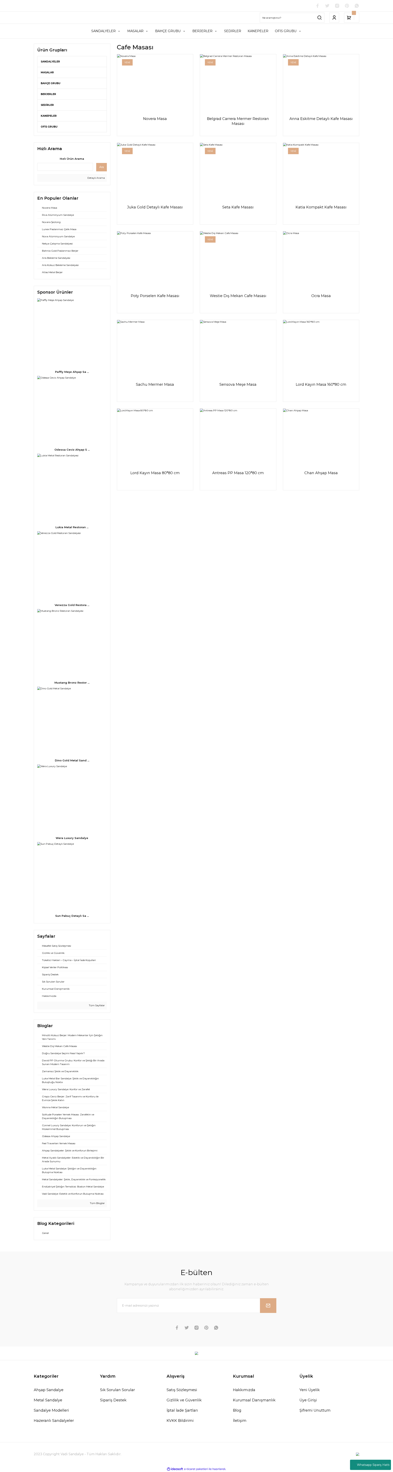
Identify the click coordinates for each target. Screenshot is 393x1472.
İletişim (239, 1420)
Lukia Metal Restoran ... (71, 527)
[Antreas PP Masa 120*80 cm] (238, 437)
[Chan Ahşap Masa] (321, 437)
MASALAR (47, 72)
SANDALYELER (50, 61)
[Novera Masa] (155, 82)
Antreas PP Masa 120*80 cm (238, 473)
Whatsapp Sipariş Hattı (373, 1465)
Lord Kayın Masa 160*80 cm (321, 384)
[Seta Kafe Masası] (238, 171)
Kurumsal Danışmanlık (254, 1400)
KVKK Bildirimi (180, 1420)
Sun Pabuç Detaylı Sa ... (72, 915)
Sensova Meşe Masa (237, 384)
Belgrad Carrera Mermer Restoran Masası (238, 121)
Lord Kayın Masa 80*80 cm (155, 473)
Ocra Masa (321, 296)
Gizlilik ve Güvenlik (184, 1400)
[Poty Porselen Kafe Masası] (155, 259)
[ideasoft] (175, 1469)
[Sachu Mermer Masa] (155, 348)
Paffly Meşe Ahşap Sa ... (72, 371)
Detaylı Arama (96, 177)
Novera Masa (155, 118)
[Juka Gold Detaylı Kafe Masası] (155, 171)
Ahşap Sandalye (48, 1390)
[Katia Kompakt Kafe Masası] (321, 171)
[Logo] (196, 1353)
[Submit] (268, 1305)
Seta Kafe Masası (238, 207)
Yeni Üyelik (309, 1390)
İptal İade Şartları (182, 1410)
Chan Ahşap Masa (321, 473)
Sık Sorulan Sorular (117, 1390)
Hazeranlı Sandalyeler (54, 1420)
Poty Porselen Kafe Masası (155, 296)
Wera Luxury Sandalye (72, 838)
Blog (237, 1410)
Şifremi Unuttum (315, 1410)
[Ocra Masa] (321, 259)
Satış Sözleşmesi (182, 1390)
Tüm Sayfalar (96, 1005)
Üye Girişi (308, 1400)
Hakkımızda (244, 1390)
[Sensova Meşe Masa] (238, 348)
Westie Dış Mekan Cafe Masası (238, 296)
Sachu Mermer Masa (155, 384)
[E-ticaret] (196, 1469)
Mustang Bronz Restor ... (71, 682)
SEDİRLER (47, 104)
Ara (101, 167)
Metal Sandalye (48, 1400)
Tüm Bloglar (97, 1203)
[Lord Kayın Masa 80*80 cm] (155, 437)
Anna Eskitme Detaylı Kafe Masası (321, 118)
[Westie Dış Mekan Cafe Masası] (238, 259)
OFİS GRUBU (49, 126)
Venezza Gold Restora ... (72, 605)
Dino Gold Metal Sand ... (72, 760)
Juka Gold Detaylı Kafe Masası (155, 207)
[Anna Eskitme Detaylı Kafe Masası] (321, 82)
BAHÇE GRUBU (50, 83)
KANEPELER (49, 115)
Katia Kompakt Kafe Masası (321, 207)
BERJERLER (48, 94)
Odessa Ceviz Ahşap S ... (72, 449)
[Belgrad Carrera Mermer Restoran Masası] (238, 82)
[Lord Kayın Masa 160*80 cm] (321, 348)
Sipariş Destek (113, 1400)
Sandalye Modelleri (51, 1410)
